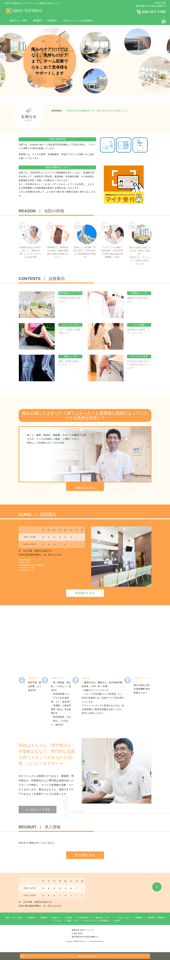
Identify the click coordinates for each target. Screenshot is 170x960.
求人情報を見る (85, 855)
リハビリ (58, 920)
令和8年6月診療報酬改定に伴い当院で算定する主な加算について (97, 111)
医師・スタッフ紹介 (14, 918)
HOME (117, 920)
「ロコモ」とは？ (122, 918)
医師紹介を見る (85, 487)
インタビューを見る (38, 809)
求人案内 (68, 918)
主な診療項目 (82, 918)
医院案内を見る (85, 593)
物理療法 (139, 918)
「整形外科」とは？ (102, 918)
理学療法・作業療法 (156, 918)
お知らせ (56, 918)
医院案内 (31, 918)
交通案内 (43, 918)
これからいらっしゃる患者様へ (96, 920)
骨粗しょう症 (72, 920)
